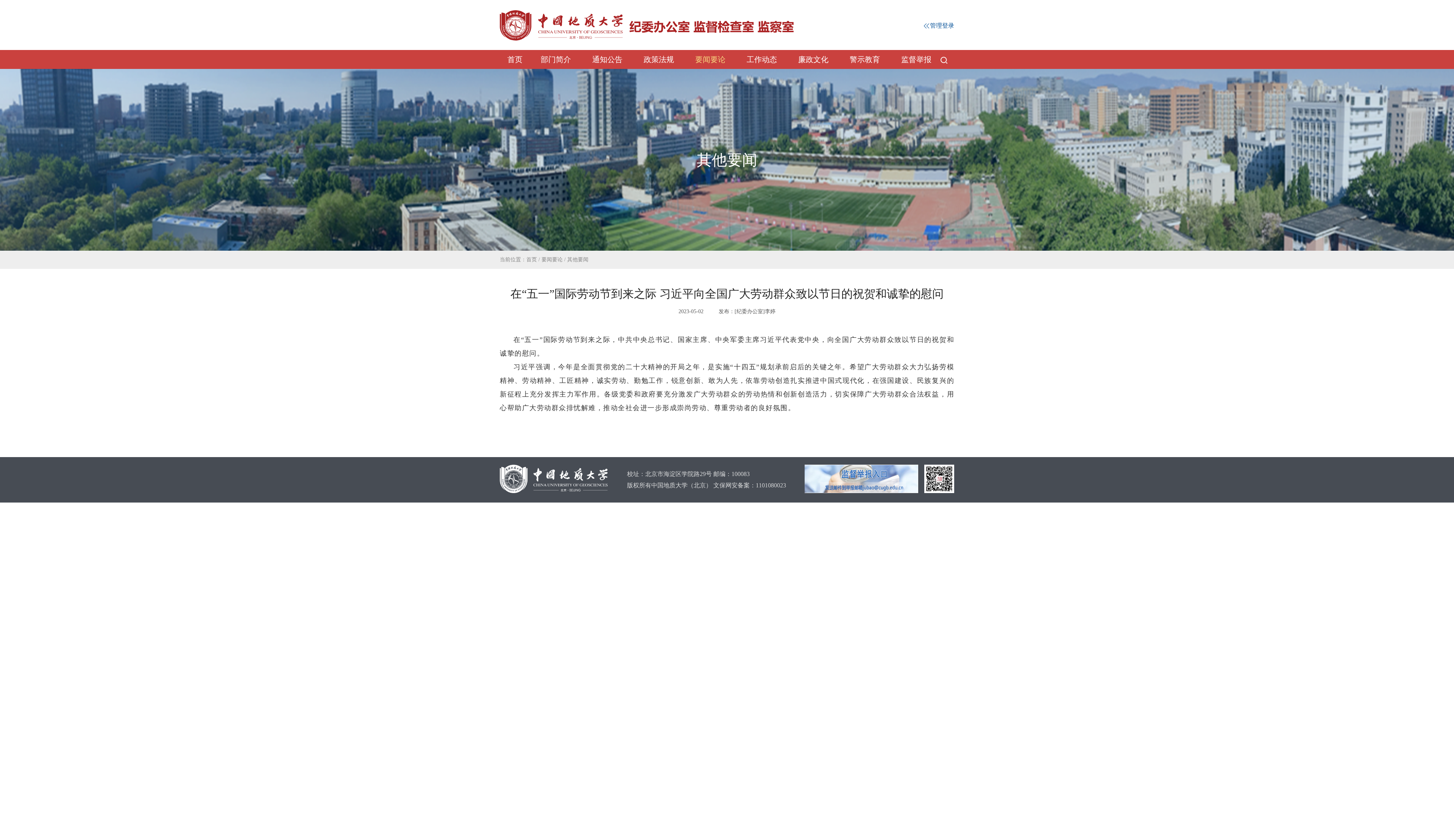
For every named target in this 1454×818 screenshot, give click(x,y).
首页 (515, 59)
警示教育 (865, 59)
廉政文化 (813, 59)
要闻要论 (710, 59)
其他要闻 (577, 259)
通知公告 (607, 59)
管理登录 (942, 25)
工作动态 (762, 59)
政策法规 (659, 59)
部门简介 (556, 59)
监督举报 (916, 59)
